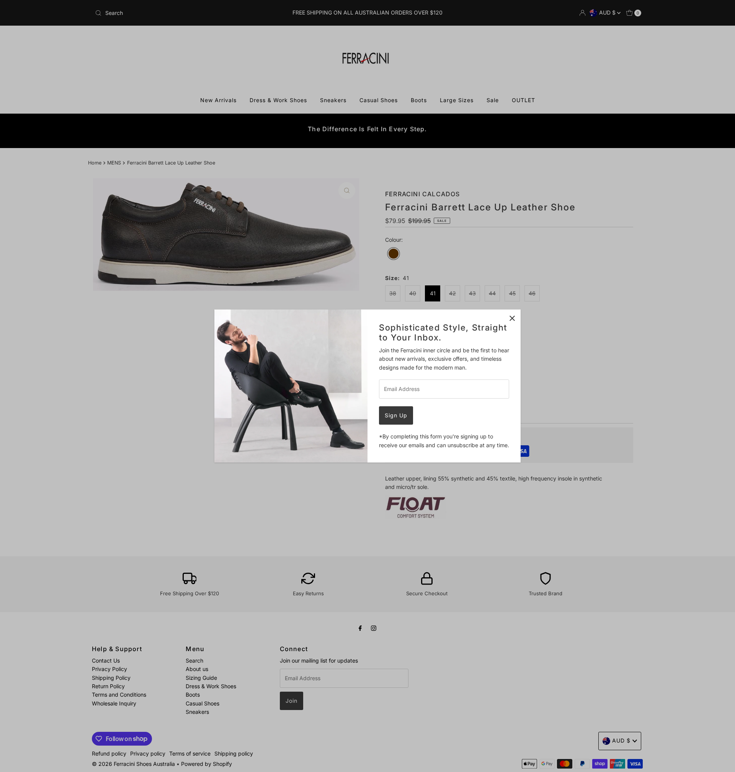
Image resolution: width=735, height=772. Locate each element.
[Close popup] (512, 318)
